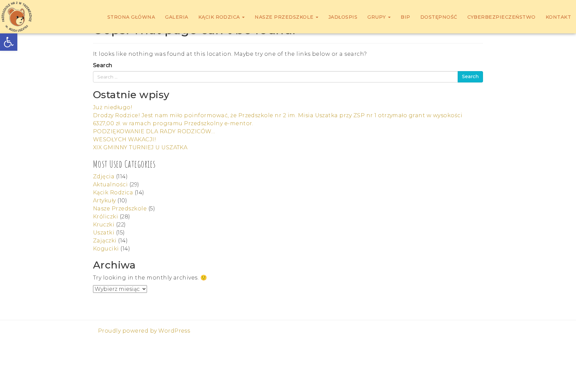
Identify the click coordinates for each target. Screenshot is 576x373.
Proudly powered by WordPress (144, 331)
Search (102, 65)
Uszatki (103, 232)
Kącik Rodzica (220, 17)
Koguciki (106, 248)
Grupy (377, 17)
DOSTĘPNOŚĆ (438, 17)
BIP (405, 17)
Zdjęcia (103, 176)
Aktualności (110, 184)
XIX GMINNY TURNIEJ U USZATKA (140, 147)
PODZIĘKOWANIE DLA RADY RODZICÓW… (154, 131)
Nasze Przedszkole (285, 17)
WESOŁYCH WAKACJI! (124, 139)
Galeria (176, 17)
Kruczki (103, 224)
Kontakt (558, 17)
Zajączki (105, 240)
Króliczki (105, 216)
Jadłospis (342, 17)
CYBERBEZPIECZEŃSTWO (501, 17)
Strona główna (131, 17)
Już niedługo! (112, 107)
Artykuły (104, 200)
